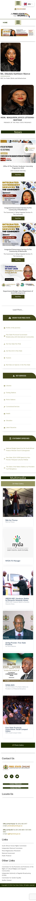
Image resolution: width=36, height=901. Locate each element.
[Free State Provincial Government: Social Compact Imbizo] (18, 696)
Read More (18, 174)
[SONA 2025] (18, 654)
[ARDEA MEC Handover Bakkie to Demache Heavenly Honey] (18, 567)
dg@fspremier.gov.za (13, 834)
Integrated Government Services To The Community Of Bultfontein (18, 209)
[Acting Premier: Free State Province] (18, 611)
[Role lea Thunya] (18, 489)
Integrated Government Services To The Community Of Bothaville (18, 250)
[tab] (18, 483)
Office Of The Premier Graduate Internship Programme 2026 (18, 167)
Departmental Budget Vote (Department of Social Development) (18, 292)
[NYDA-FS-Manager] (18, 529)
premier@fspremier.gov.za (14, 826)
